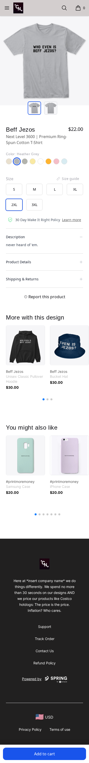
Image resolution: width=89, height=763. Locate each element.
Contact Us (45, 651)
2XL (14, 204)
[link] (25, 345)
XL (75, 189)
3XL (34, 204)
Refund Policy (44, 663)
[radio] (14, 189)
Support (44, 626)
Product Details (18, 262)
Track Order (44, 639)
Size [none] (9, 178)
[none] (67, 178)
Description (15, 237)
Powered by (32, 679)
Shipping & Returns (22, 279)
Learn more (71, 219)
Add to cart (44, 754)
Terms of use (59, 729)
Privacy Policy (30, 729)
